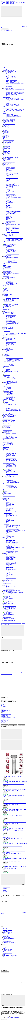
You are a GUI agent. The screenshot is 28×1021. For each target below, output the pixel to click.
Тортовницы (9, 196)
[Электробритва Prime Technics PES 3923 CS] (15, 763)
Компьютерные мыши (11, 315)
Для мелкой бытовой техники (13, 228)
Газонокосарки (9, 485)
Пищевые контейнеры (11, 195)
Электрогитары (9, 480)
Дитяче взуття (9, 503)
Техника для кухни (7, 599)
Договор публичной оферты (9, 956)
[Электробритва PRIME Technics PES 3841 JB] (15, 782)
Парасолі (8, 509)
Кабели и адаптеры (10, 76)
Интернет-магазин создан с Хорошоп (9, 914)
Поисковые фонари (10, 455)
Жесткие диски (9, 343)
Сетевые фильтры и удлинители (13, 360)
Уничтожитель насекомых (12, 474)
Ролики (7, 521)
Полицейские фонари (11, 458)
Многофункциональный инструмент (14, 592)
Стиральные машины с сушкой (13, 236)
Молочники (8, 176)
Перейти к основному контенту (8, 1)
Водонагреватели (10, 249)
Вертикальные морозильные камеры (14, 110)
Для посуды (8, 189)
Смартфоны (6, 597)
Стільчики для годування (12, 551)
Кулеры (7, 347)
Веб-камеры (9, 320)
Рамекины (8, 218)
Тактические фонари (11, 453)
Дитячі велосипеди (10, 514)
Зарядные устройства (11, 77)
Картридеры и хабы (10, 321)
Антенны (8, 408)
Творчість (8, 579)
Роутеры (8, 362)
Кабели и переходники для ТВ (13, 409)
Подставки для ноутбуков (12, 323)
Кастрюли (8, 201)
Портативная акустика (11, 73)
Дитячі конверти (10, 504)
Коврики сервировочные (12, 192)
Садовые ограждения (11, 486)
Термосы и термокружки (11, 183)
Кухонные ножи (9, 186)
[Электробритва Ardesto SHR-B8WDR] (15, 852)
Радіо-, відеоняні (10, 549)
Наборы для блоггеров (11, 78)
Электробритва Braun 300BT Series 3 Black (13, 830)
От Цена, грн (4, 895)
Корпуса (8, 348)
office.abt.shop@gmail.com (6, 30)
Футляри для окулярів (11, 511)
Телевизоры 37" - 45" (11, 378)
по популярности (4, 725)
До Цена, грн (14, 895)
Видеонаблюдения (10, 277)
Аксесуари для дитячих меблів (13, 525)
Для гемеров (6, 610)
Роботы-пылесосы (10, 261)
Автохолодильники (10, 397)
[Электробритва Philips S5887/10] (15, 815)
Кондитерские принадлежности (13, 197)
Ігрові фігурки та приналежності (13, 565)
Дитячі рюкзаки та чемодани (12, 506)
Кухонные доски (10, 184)
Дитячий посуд (9, 541)
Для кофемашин (9, 225)
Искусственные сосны (11, 466)
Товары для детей (7, 617)
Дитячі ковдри (9, 526)
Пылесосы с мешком (10, 258)
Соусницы (8, 222)
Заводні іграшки (10, 556)
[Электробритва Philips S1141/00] (15, 803)
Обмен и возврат (7, 950)
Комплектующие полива (11, 487)
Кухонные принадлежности (12, 185)
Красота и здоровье (7, 604)
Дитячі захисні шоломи (11, 515)
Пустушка (8, 548)
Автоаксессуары (10, 395)
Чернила (8, 369)
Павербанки (9, 75)
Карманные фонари (10, 454)
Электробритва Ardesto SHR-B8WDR (12, 853)
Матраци (8, 532)
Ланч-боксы (9, 170)
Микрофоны (9, 388)
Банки (7, 169)
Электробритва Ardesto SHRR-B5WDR (12, 861)
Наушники (8, 72)
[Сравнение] (11, 644)
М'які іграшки (9, 572)
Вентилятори (9, 255)
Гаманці (8, 502)
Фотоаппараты (9, 393)
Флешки (8, 350)
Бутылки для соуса (10, 167)
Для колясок (9, 516)
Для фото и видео (10, 398)
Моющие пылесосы (10, 260)
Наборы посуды (9, 181)
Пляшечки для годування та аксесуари (15, 547)
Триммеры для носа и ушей (12, 298)
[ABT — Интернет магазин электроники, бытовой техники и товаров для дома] (7, 900)
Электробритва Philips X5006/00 (10, 790)
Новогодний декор (10, 467)
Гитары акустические (11, 481)
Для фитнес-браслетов (11, 433)
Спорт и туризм (7, 615)
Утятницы (8, 179)
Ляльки (7, 568)
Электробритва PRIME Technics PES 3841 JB (13, 784)
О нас (2, 620)
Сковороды (8, 190)
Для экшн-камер (10, 436)
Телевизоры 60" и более (11, 381)
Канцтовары (9, 472)
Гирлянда (8, 475)
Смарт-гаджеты (6, 613)
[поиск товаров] (11, 11)
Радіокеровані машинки (11, 576)
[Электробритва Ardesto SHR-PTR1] (15, 867)
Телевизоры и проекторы (9, 608)
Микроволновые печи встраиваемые (14, 93)
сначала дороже (21, 725)
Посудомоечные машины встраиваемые (15, 92)
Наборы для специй (10, 208)
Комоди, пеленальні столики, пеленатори (15, 530)
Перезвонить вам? (5, 28)
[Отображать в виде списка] (11, 744)
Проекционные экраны (11, 384)
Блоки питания (9, 345)
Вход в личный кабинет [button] (8, 947)
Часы (7, 500)
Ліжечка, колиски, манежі (12, 531)
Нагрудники (9, 546)
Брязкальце (8, 554)
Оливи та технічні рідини (12, 587)
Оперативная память (11, 342)
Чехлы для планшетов (11, 334)
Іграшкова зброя (9, 560)
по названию (3, 726)
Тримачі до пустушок (11, 552)
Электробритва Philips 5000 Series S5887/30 (13, 797)
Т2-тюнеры (8, 407)
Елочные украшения (10, 464)
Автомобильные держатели (12, 84)
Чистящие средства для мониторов (14, 410)
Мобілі (7, 570)
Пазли (7, 575)
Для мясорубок (9, 230)
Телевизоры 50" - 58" (11, 380)
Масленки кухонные (10, 213)
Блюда (7, 175)
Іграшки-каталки (10, 559)
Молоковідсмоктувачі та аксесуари (14, 543)
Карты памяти (9, 351)
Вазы (7, 206)
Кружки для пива (10, 171)
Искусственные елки (11, 465)
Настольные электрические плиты (14, 116)
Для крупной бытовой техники (13, 224)
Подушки (8, 535)
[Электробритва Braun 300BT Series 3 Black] (15, 829)
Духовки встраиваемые (11, 90)
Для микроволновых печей (12, 227)
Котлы (7, 252)
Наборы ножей (9, 187)
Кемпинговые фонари (11, 459)
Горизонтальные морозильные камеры (15, 109)
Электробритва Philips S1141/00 (10, 804)
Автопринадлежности (11, 586)
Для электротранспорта (11, 437)
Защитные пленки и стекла (12, 82)
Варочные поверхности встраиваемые (15, 89)
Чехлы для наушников (11, 81)
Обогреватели (9, 246)
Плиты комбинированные (12, 115)
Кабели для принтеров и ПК (12, 322)
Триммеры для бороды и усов (13, 296)
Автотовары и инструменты (9, 618)
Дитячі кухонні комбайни (12, 542)
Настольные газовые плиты (12, 117)
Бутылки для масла (10, 168)
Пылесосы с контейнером (12, 262)
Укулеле (8, 477)
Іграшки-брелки (9, 558)
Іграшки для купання (11, 557)
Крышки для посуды (10, 202)
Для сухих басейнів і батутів (12, 529)
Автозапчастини (10, 589)
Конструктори (9, 567)
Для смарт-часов (10, 434)
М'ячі (7, 573)
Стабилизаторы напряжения (12, 359)
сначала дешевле (13, 725)
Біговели (8, 519)
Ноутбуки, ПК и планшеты (9, 606)
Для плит (8, 229)
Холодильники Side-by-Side (12, 104)
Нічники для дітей (10, 508)
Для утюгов (8, 281)
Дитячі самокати (10, 520)
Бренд (22, 884)
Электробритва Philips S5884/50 (10, 810)
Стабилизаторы (9, 443)
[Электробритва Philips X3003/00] (15, 822)
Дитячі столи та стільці (11, 527)
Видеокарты (9, 339)
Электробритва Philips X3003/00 (10, 823)
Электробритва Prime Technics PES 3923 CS (13, 776)
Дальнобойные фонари (11, 460)
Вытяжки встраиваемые (11, 94)
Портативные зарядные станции (13, 356)
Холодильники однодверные (12, 98)
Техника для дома (7, 602)
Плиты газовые (9, 114)
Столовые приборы (10, 221)
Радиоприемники (10, 389)
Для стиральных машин (11, 283)
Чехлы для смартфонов (11, 80)
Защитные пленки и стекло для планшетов (16, 333)
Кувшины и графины (11, 191)
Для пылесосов (9, 282)
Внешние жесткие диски (11, 353)
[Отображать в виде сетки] (11, 734)
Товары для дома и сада (8, 614)
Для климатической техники (12, 254)
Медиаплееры (9, 405)
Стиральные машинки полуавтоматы (14, 240)
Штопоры (8, 216)
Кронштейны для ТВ (11, 404)
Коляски (8, 518)
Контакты (6, 621)
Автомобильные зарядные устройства (15, 83)
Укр (4, 637)
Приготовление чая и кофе (12, 173)
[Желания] (14, 656)
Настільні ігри (9, 574)
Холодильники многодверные (13, 105)
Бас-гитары (8, 479)
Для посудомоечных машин (12, 232)
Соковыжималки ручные (12, 178)
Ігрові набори (9, 564)
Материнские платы (10, 344)
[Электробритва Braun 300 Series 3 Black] (15, 844)
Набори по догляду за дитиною (13, 545)
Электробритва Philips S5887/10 (10, 817)
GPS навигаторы (10, 394)
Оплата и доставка (7, 620)
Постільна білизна (10, 536)
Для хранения (9, 207)
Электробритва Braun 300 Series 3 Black (12, 846)
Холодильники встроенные (12, 95)
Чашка (7, 203)
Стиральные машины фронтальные (14, 239)
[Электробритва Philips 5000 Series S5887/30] (15, 796)
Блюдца (8, 180)
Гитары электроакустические (13, 482)
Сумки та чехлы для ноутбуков (13, 324)
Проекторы (8, 383)
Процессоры (9, 340)
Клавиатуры (9, 317)
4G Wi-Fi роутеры (10, 365)
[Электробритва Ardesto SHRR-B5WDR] (15, 859)
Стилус (7, 332)
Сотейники (8, 198)
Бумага (7, 370)
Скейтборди (9, 522)
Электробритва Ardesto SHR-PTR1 (11, 868)
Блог (6, 623)
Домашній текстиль (10, 471)
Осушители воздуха (10, 251)
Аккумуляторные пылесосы (12, 257)
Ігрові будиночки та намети (12, 563)
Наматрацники (9, 533)
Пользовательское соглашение (14, 623)
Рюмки (7, 200)
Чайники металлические (11, 219)
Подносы (8, 205)
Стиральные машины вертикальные (14, 238)
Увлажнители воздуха (11, 250)
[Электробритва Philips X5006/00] (15, 789)
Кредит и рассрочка (7, 953)
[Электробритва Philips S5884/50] (15, 809)
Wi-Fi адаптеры (9, 364)
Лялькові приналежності (11, 569)
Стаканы (8, 214)
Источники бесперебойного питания (14, 358)
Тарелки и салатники (11, 212)
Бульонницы (9, 217)
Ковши (7, 210)
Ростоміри (8, 510)
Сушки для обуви (10, 284)
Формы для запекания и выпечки (13, 211)
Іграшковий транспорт (11, 562)
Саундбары (8, 387)
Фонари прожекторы (11, 461)
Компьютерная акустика (11, 318)
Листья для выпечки (10, 194)
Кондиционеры (9, 247)
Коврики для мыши (10, 316)
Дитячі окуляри (9, 505)
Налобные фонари (10, 456)
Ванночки (8, 538)
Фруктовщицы (9, 174)
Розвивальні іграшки (11, 578)
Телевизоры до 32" (10, 377)
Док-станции (9, 86)
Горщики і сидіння (10, 540)
